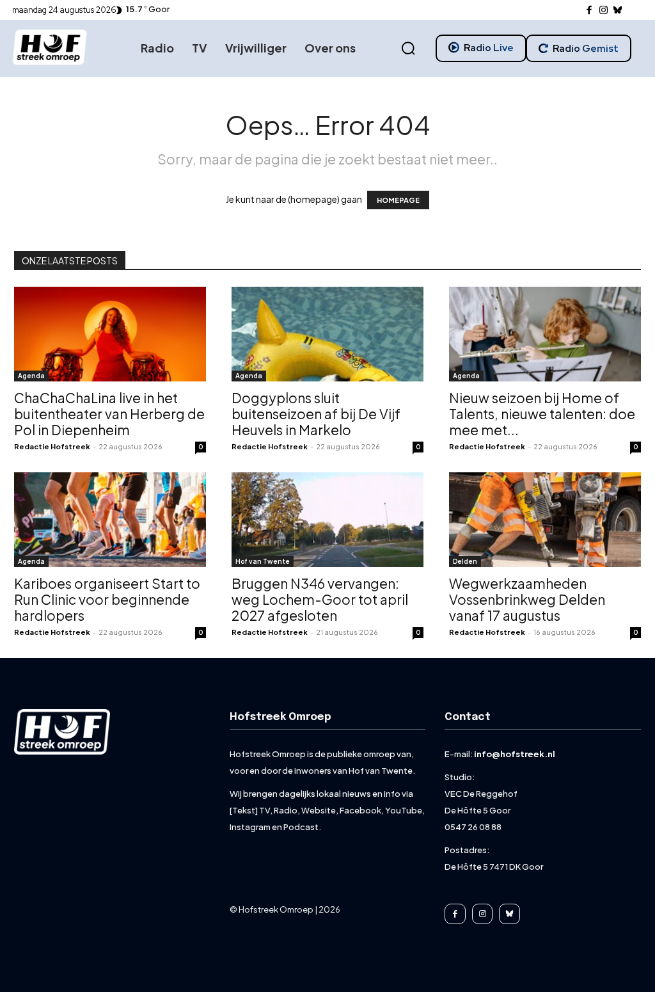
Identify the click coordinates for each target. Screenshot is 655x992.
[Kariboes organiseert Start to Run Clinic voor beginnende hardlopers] (110, 519)
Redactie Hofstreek (52, 446)
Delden (465, 561)
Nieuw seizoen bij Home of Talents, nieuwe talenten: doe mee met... (542, 413)
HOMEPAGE (398, 200)
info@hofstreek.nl (514, 754)
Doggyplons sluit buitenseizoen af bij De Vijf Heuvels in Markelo (316, 413)
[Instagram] (603, 10)
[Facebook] (589, 10)
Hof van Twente (262, 561)
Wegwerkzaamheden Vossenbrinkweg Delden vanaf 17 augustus (527, 599)
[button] (408, 48)
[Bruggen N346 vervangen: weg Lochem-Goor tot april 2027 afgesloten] (327, 519)
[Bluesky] (618, 10)
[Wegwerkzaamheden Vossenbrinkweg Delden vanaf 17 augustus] (545, 519)
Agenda (31, 376)
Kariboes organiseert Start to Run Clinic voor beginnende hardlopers (107, 599)
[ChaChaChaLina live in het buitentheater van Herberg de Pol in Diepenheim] (110, 334)
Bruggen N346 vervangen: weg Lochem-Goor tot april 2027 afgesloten (320, 599)
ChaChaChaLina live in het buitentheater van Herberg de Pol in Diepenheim (109, 413)
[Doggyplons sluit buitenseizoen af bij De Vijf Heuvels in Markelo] (327, 334)
